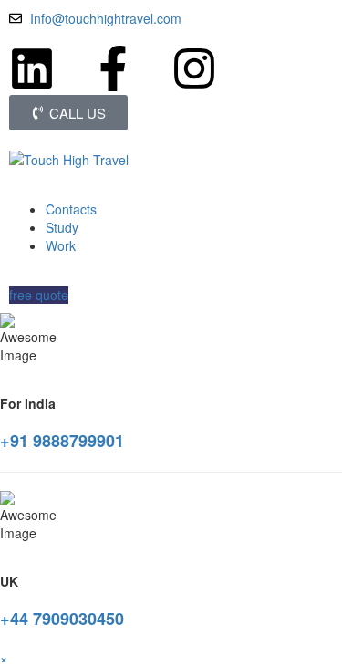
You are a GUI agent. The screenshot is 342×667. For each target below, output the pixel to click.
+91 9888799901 (62, 441)
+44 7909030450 (62, 619)
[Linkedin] (32, 68)
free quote (38, 295)
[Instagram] (194, 68)
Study (62, 227)
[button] (3, 658)
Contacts (71, 209)
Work (61, 245)
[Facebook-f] (113, 68)
